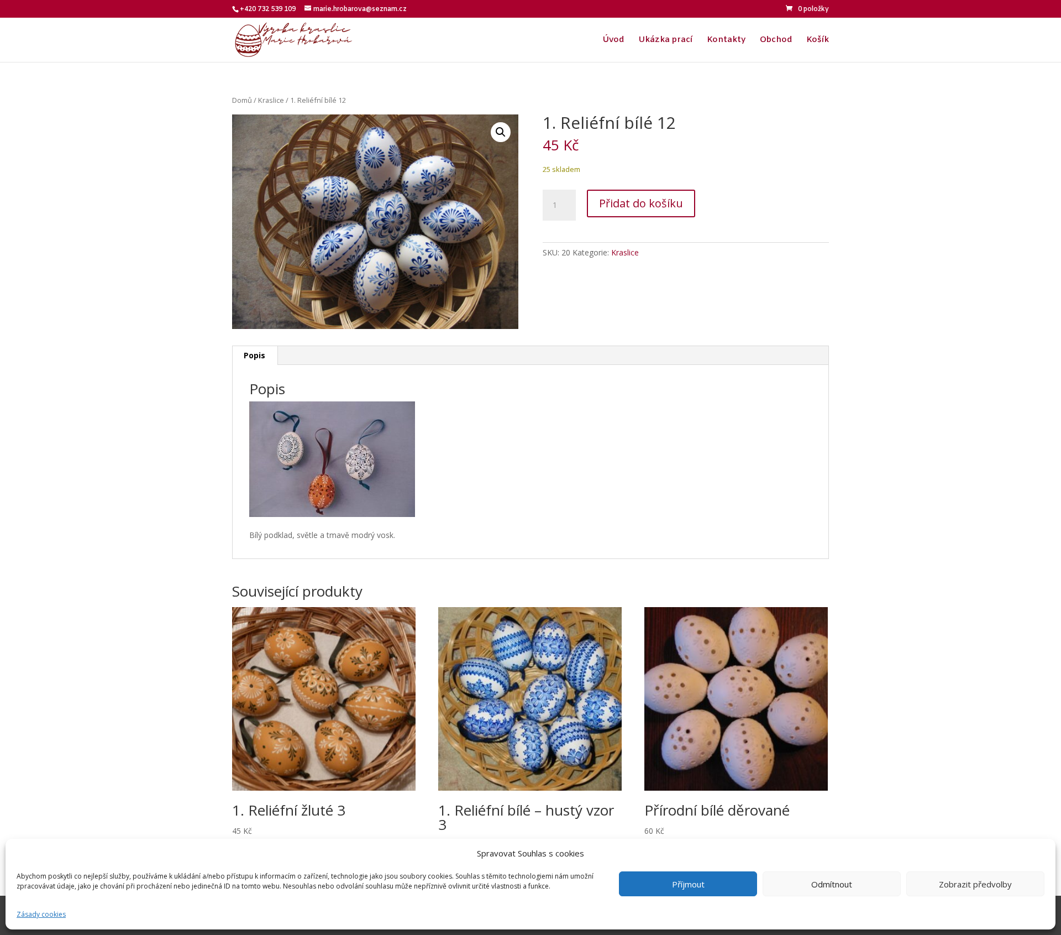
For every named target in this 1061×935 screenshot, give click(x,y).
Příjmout (688, 884)
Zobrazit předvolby (975, 884)
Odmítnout (831, 884)
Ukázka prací (665, 40)
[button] (501, 132)
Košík (817, 40)
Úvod (613, 40)
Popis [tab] (254, 355)
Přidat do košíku (641, 203)
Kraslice (271, 100)
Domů (242, 100)
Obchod (776, 40)
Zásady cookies (41, 914)
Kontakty (726, 40)
